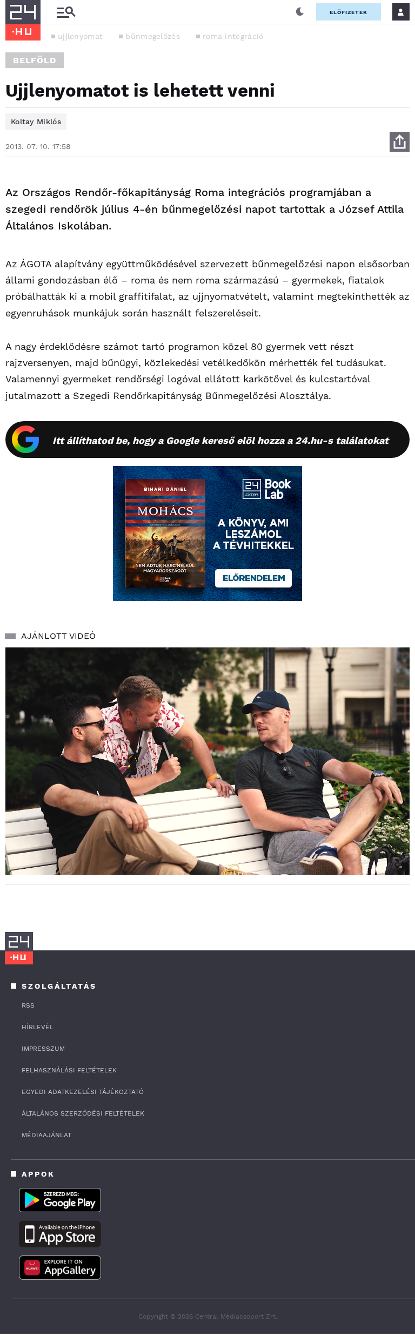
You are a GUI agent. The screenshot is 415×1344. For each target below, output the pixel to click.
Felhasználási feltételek (69, 1070)
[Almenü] (66, 12)
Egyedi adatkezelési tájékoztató (83, 1092)
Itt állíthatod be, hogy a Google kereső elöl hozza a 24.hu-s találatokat (220, 440)
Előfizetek (348, 12)
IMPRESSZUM (43, 1048)
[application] (207, 761)
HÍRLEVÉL (37, 1027)
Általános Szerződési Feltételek (83, 1113)
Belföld (34, 60)
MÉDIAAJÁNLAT (46, 1135)
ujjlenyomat (80, 36)
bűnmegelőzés (152, 36)
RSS (28, 1005)
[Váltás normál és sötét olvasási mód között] (299, 11)
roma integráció (233, 36)
